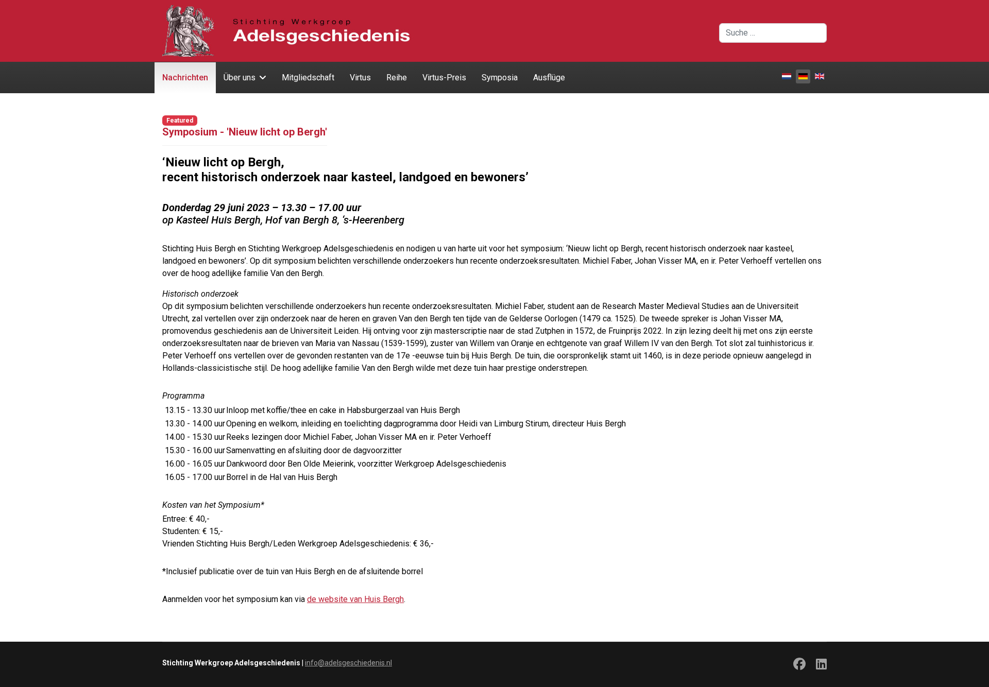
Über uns (239, 77)
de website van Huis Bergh (355, 599)
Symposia (500, 77)
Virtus (360, 77)
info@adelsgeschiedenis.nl (348, 663)
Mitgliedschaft (308, 77)
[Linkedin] (821, 666)
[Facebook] (799, 666)
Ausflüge (549, 77)
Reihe (396, 77)
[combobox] (773, 33)
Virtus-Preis (444, 77)
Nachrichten (185, 77)
